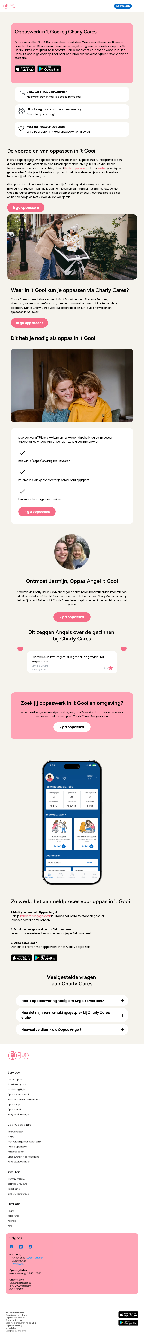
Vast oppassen (16, 1151)
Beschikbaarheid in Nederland (24, 1099)
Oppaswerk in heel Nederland (24, 1156)
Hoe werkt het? (15, 1131)
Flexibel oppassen (17, 1146)
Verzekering (14, 1188)
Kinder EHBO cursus (18, 1193)
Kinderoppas (15, 1079)
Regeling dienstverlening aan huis (21, 1323)
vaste (101, 168)
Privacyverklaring (14, 1320)
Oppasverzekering (14, 1325)
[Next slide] (124, 648)
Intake (11, 1136)
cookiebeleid (11, 1328)
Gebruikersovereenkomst (17, 1315)
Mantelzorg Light (17, 1089)
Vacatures (13, 1215)
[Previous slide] (20, 648)
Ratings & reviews (17, 1183)
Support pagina (34, 1257)
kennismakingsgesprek (35, 916)
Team (11, 1210)
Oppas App (14, 1104)
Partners (12, 1221)
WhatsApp (18, 1264)
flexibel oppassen (75, 168)
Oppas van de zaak (18, 1094)
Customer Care (16, 1178)
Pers (10, 1225)
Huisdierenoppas (17, 1084)
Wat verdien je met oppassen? (24, 1141)
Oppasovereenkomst (15, 1317)
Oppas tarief (14, 1109)
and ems (22, 1331)
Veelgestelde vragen (19, 1114)
